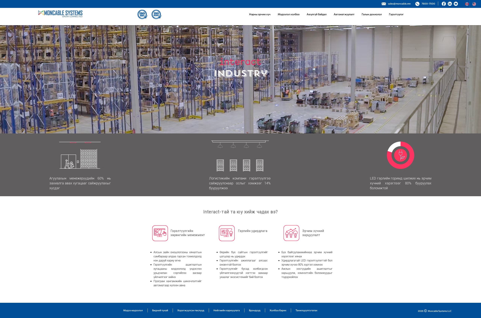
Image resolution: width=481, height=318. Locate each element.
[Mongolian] (466, 4)
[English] (473, 4)
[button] (344, 14)
